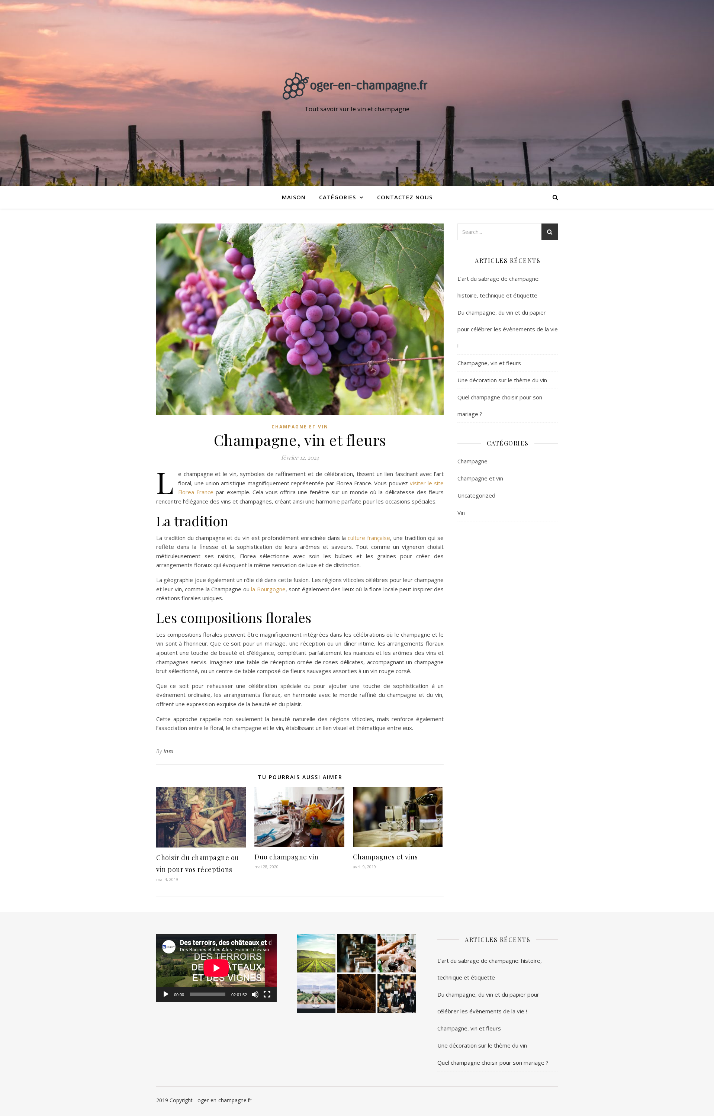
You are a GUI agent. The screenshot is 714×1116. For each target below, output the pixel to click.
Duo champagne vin (286, 856)
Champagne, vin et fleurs (489, 363)
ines (169, 751)
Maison (294, 197)
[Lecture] (166, 994)
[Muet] (255, 994)
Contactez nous (404, 197)
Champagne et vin (299, 427)
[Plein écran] (267, 994)
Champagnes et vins (385, 856)
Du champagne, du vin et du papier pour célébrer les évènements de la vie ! (507, 329)
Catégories (337, 197)
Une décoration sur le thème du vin (502, 380)
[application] (216, 968)
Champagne (472, 461)
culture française (369, 537)
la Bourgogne (268, 589)
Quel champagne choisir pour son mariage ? (493, 1062)
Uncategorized (476, 495)
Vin (461, 512)
